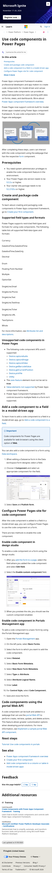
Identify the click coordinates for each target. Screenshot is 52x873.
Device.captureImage (18, 359)
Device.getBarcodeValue (20, 366)
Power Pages (29, 32)
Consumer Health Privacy (34, 866)
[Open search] (41, 26)
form (21, 156)
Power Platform (14, 32)
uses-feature (16, 380)
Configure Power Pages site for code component (23, 71)
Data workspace (9, 454)
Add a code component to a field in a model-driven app (26, 68)
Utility (11, 376)
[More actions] (48, 32)
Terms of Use (7, 869)
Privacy (16, 866)
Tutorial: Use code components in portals (21, 744)
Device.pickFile (15, 373)
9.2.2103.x (11, 189)
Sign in (47, 26)
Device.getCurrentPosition (21, 370)
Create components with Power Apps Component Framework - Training (23, 810)
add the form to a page (26, 560)
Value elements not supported (20, 387)
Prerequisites (9, 61)
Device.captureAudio (18, 356)
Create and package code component (19, 65)
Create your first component (20, 212)
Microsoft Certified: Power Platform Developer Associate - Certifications (25, 825)
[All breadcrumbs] (4, 32)
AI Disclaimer (7, 862)
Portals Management (25, 638)
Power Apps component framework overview (22, 101)
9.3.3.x (9, 182)
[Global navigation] (2, 26)
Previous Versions (23, 862)
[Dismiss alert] (48, 4)
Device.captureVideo (18, 363)
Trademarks (20, 869)
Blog (34, 862)
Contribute (6, 866)
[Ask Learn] (44, 32)
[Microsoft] (26, 26)
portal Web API (33, 715)
